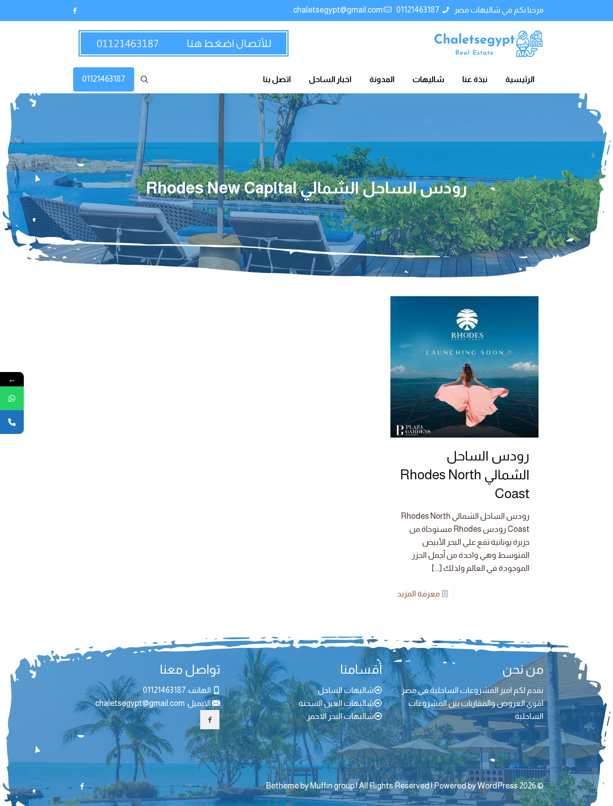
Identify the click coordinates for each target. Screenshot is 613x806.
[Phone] (12, 422)
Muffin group (332, 785)
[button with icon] (209, 719)
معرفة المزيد (418, 593)
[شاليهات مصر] (488, 43)
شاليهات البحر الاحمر (340, 716)
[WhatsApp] (12, 398)
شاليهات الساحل (346, 690)
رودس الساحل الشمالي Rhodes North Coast (465, 474)
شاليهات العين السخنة (336, 703)
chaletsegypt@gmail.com (338, 9)
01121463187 (418, 9)
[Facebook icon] (74, 10)
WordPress (497, 785)
